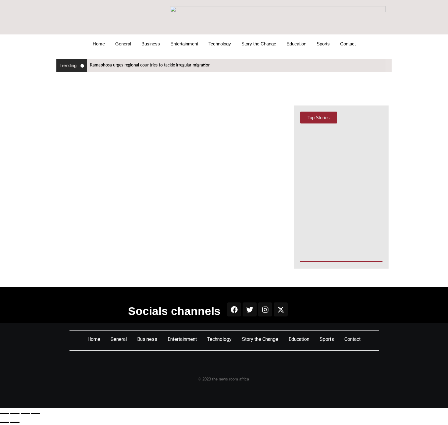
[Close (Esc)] (35, 413)
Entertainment (184, 43)
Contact (348, 43)
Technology (219, 43)
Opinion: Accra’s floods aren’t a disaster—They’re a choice (337, 240)
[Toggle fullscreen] (15, 413)
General (123, 43)
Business (150, 43)
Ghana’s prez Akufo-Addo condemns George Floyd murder (148, 125)
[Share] (25, 413)
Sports (323, 43)
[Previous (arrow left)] (4, 422)
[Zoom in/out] (4, 413)
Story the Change (258, 43)
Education (296, 43)
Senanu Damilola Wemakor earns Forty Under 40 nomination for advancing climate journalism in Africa (340, 208)
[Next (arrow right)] (15, 422)
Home (99, 43)
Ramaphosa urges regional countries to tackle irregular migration (150, 65)
